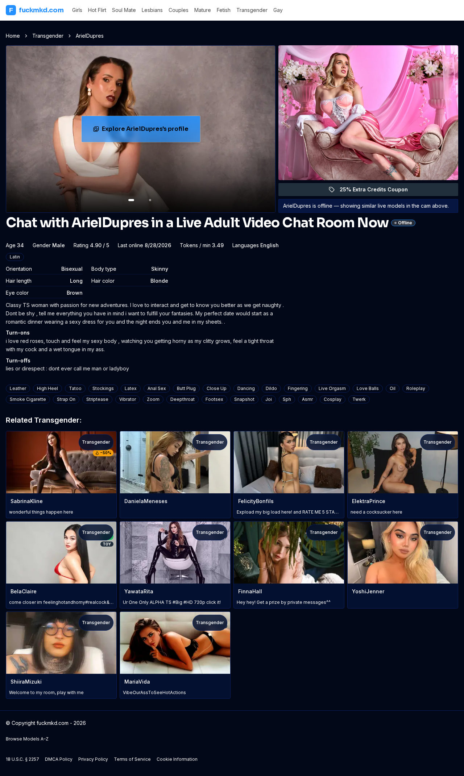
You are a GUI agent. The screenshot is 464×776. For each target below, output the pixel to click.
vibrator (127, 399)
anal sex (157, 388)
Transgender (252, 10)
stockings (103, 388)
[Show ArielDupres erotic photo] (131, 200)
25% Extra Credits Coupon (378, 191)
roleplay (415, 388)
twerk (359, 399)
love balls (368, 388)
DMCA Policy (58, 759)
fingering (298, 388)
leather (18, 388)
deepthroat (182, 399)
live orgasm (332, 388)
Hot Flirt (97, 10)
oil (392, 388)
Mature (202, 10)
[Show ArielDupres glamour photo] (150, 200)
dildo (271, 388)
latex (131, 388)
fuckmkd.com (36, 10)
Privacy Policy (93, 759)
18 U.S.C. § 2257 (22, 759)
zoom (153, 399)
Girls (77, 10)
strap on (66, 399)
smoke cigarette (28, 399)
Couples (178, 10)
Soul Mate (124, 10)
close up (217, 388)
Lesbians (152, 10)
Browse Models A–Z (27, 739)
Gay (278, 10)
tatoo (75, 388)
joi (268, 399)
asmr (307, 399)
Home (13, 36)
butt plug (186, 388)
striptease (97, 399)
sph (287, 399)
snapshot (244, 399)
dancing (246, 388)
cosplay (332, 399)
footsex (214, 399)
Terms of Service (132, 759)
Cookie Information (177, 759)
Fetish (224, 10)
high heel (47, 388)
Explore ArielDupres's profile (149, 131)
